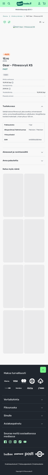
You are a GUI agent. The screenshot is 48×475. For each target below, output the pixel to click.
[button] (3, 3)
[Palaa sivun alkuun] (43, 370)
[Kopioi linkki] (9, 22)
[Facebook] (5, 441)
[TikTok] (20, 441)
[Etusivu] (24, 3)
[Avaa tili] (39, 3)
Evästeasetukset (11, 464)
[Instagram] (10, 441)
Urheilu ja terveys (17, 16)
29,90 (5, 61)
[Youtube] (25, 441)
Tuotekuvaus (9, 106)
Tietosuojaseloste (25, 464)
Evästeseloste (38, 464)
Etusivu (5, 16)
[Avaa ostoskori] (44, 3)
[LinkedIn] (15, 441)
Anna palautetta (10, 160)
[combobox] (42, 22)
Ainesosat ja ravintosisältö (15, 152)
